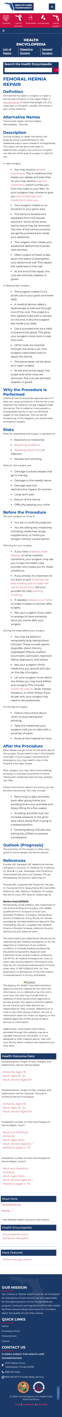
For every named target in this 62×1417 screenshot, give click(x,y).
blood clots (34, 450)
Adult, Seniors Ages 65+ (17, 1079)
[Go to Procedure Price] (30, 17)
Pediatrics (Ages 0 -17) (16, 1147)
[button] (6, 20)
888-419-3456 (12, 1372)
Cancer (6, 1341)
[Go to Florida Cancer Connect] (56, 20)
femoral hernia (11, 102)
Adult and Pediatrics (15, 1132)
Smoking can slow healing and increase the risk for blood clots (30, 583)
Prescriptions (9, 1336)
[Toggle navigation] (52, 7)
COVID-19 (17, 688)
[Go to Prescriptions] (43, 17)
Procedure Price (11, 1331)
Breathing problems (27, 444)
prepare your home (40, 599)
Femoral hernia (11, 1204)
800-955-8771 (12, 1376)
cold (26, 688)
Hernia (7, 1210)
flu (32, 688)
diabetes (34, 551)
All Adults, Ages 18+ (15, 1072)
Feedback (58, 1393)
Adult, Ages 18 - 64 (14, 1075)
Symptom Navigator (16, 1238)
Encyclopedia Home (15, 1234)
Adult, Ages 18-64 (14, 1139)
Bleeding (20, 450)
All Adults (9, 1136)
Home (5, 1326)
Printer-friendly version (17, 1259)
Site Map (42, 1404)
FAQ (17, 1404)
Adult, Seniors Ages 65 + (18, 1143)
